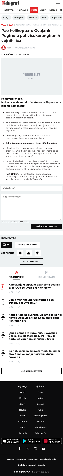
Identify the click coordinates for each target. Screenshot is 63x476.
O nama (10, 459)
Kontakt (41, 465)
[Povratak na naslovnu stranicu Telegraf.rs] (10, 3)
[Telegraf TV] (43, 449)
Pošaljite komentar (46, 226)
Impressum (33, 459)
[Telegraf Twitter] (27, 449)
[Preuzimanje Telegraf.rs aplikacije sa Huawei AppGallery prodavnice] (52, 441)
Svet (11, 25)
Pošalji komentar (27, 245)
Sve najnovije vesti (31, 371)
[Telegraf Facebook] (20, 449)
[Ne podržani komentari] (38, 253)
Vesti (3, 25)
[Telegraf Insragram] (35, 449)
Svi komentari (31, 261)
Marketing (21, 459)
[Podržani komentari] (29, 253)
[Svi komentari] (20, 253)
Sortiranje (7, 253)
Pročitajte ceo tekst (15, 54)
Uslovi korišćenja (48, 459)
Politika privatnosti (27, 465)
